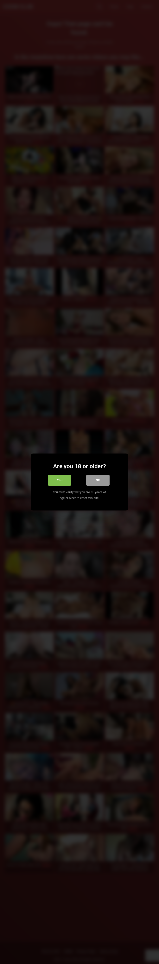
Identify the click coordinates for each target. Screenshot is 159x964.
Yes (59, 480)
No (98, 480)
